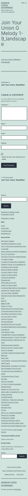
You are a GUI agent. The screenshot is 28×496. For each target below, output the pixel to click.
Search (3, 453)
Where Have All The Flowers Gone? (12, 309)
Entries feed (5, 228)
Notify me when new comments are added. (13, 158)
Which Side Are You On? (8, 283)
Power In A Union (6, 306)
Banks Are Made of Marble (9, 270)
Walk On (3, 301)
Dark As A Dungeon (7, 381)
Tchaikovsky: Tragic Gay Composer (12, 400)
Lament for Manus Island (9, 285)
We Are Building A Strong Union (11, 368)
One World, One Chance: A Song (11, 314)
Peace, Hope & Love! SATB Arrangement (14, 251)
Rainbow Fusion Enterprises (7, 5)
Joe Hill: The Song (7, 319)
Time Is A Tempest (7, 350)
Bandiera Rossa (6, 387)
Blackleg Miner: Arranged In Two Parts (13, 366)
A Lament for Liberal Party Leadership (13, 262)
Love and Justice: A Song (9, 272)
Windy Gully (5, 358)
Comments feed (6, 231)
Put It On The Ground (8, 254)
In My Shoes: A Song (7, 332)
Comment (5, 105)
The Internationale (7, 322)
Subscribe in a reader (7, 218)
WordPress (17, 489)
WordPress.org (5, 233)
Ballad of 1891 (5, 303)
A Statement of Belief (8, 418)
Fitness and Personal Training (10, 420)
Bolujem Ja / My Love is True (10, 389)
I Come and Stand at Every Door (11, 311)
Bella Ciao (4, 355)
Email (3, 133)
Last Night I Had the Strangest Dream (13, 353)
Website (3, 143)
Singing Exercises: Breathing (10, 345)
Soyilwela (4, 379)
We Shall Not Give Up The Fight (11, 324)
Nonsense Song (6, 407)
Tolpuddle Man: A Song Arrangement (12, 335)
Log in (3, 226)
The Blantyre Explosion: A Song (11, 244)
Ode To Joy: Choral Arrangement (11, 413)
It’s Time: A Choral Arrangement (11, 384)
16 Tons (3, 410)
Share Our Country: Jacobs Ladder (12, 348)
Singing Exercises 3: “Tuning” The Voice (13, 337)
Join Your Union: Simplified (9, 293)
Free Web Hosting (6, 397)
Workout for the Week (8, 415)
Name (3, 124)
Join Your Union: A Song (9, 316)
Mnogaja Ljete (5, 280)
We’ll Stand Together (7, 241)
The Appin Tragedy (7, 259)
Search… (4, 195)
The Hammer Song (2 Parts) (10, 376)
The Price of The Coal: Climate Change (13, 257)
